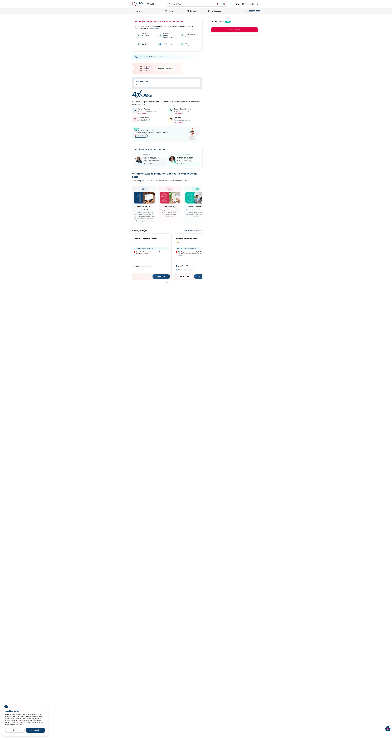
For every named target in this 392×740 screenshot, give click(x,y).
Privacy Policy (19, 722)
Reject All (15, 730)
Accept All (35, 730)
